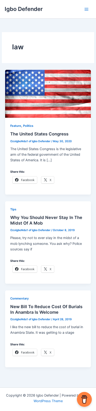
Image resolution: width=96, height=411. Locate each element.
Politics (28, 126)
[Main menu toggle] (86, 9)
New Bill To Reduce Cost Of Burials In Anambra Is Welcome (46, 309)
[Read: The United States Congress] (48, 93)
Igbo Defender (24, 9)
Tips (13, 209)
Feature (15, 126)
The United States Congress (39, 133)
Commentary (19, 298)
